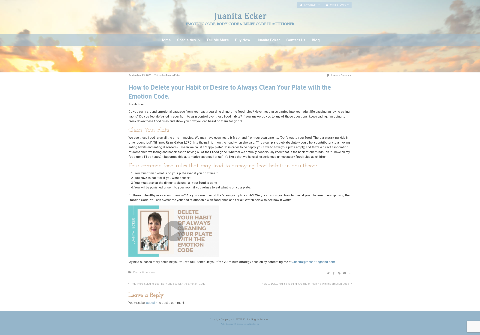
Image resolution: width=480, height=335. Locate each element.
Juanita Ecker (173, 75)
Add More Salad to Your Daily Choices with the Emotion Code (168, 283)
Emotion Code (140, 272)
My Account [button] (310, 4)
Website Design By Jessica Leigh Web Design (240, 324)
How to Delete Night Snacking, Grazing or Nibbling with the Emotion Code (305, 283)
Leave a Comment (341, 75)
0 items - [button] (338, 4)
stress (152, 272)
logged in (152, 302)
